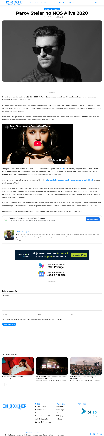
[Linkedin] (20, 240)
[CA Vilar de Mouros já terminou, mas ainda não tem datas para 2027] (52, 366)
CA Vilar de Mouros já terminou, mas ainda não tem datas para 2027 (51, 377)
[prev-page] (3, 384)
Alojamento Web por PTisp (34, 433)
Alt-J (62, 169)
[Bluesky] (98, 434)
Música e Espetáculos (51, 9)
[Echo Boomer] (15, 2)
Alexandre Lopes (49, 17)
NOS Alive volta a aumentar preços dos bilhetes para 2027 (83, 377)
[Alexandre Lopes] (9, 235)
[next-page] (6, 384)
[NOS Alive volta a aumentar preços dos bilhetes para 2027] (86, 366)
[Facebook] (17, 240)
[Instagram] (94, 434)
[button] (96, 2)
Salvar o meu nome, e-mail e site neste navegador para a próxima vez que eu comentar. (34, 319)
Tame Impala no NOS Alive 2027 (13, 377)
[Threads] (101, 434)
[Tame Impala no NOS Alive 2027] (18, 366)
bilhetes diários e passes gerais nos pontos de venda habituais (70, 180)
